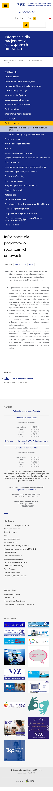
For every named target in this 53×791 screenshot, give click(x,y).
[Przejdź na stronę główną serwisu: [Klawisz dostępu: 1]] (34, 4)
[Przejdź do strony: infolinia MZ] (14, 641)
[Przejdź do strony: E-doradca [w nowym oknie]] (14, 728)
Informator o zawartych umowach (16, 525)
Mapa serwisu (21, 773)
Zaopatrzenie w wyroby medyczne (16, 546)
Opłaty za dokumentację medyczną (17, 562)
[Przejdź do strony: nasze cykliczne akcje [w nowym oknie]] (38, 728)
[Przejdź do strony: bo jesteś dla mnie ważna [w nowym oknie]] (38, 657)
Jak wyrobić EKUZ (11, 542)
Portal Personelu (10, 569)
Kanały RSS (31, 773)
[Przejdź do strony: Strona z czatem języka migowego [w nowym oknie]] (38, 705)
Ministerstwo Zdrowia (12, 594)
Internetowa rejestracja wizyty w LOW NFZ (20, 549)
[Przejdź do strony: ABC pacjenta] (14, 624)
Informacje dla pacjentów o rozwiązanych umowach (28, 128)
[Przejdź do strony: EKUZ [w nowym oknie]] (38, 687)
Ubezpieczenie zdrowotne (13, 559)
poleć (31, 264)
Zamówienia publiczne (12, 539)
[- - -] (5, 5)
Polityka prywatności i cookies (15, 576)
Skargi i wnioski (10, 552)
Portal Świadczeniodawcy (13, 566)
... (27, 61)
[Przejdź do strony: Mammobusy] (38, 632)
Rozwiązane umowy (21, 378)
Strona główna (9, 61)
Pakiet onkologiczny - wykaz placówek (26, 134)
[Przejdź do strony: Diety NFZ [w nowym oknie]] (14, 705)
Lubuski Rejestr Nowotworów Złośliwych (19, 604)
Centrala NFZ (9, 598)
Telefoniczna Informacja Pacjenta (26, 411)
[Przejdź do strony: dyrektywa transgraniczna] (14, 632)
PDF (24, 264)
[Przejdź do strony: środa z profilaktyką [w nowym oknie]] (14, 674)
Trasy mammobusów (12, 529)
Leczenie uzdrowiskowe (13, 556)
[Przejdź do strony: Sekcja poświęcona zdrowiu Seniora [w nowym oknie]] (14, 657)
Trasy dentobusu (10, 532)
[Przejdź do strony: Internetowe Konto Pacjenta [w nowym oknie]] (14, 750)
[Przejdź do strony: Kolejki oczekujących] (38, 624)
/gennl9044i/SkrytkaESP (26, 490)
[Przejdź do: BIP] (50, 18)
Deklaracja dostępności (12, 572)
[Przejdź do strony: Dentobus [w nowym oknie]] (38, 674)
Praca (6, 536)
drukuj (17, 264)
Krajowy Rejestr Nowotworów (14, 601)
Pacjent (20, 61)
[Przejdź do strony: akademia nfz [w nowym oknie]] (38, 641)
